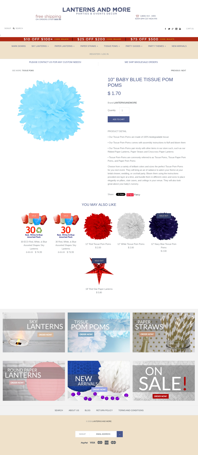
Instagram (176, 28)
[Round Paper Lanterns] (34, 400)
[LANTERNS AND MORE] (99, 4)
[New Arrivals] (99, 400)
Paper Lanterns (65, 46)
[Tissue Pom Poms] (99, 352)
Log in (105, 54)
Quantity (112, 110)
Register (95, 54)
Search (59, 410)
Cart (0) (190, 29)
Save (131, 195)
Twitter (169, 28)
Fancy (137, 194)
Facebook (165, 28)
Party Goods (134, 46)
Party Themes (157, 46)
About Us (74, 410)
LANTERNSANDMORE (125, 102)
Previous (175, 71)
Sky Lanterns (40, 46)
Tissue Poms (112, 46)
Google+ (172, 28)
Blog (87, 410)
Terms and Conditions (130, 410)
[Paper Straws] (164, 352)
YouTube (179, 28)
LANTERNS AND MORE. (102, 421)
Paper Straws (89, 46)
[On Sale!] (164, 400)
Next (183, 71)
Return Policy (104, 410)
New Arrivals (179, 46)
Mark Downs (19, 46)
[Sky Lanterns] (34, 352)
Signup (7, 28)
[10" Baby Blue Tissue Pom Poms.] (51, 78)
